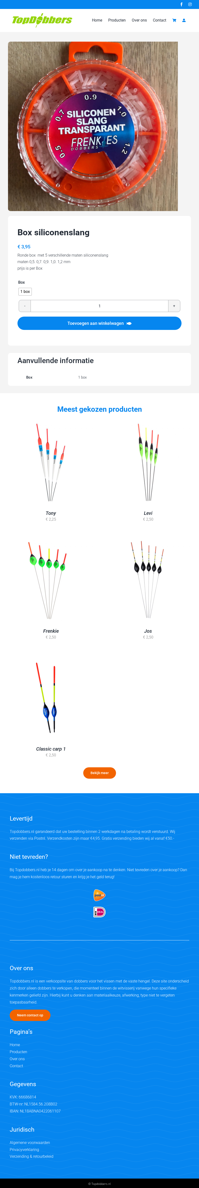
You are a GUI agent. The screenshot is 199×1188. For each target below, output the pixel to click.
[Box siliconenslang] (93, 126)
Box (21, 282)
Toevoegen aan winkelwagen (95, 323)
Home (15, 1045)
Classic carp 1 (51, 749)
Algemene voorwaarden (30, 1142)
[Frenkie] (51, 580)
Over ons (17, 1059)
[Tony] (51, 462)
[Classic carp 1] (51, 697)
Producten (18, 1052)
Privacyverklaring (24, 1149)
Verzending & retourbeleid (31, 1156)
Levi (148, 513)
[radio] (25, 291)
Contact (16, 1066)
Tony (51, 513)
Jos (148, 631)
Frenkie (51, 631)
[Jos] (148, 580)
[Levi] (148, 462)
